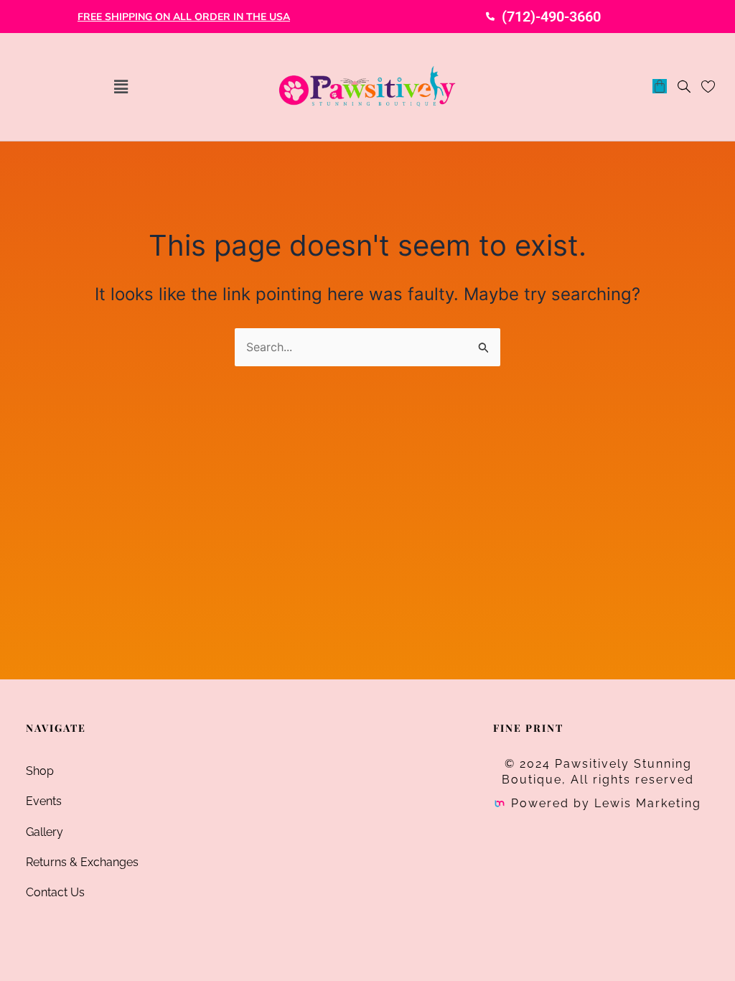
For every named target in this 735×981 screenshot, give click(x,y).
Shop (40, 771)
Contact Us (55, 892)
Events (44, 801)
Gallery (44, 832)
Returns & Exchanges (82, 862)
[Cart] (659, 86)
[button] (120, 86)
